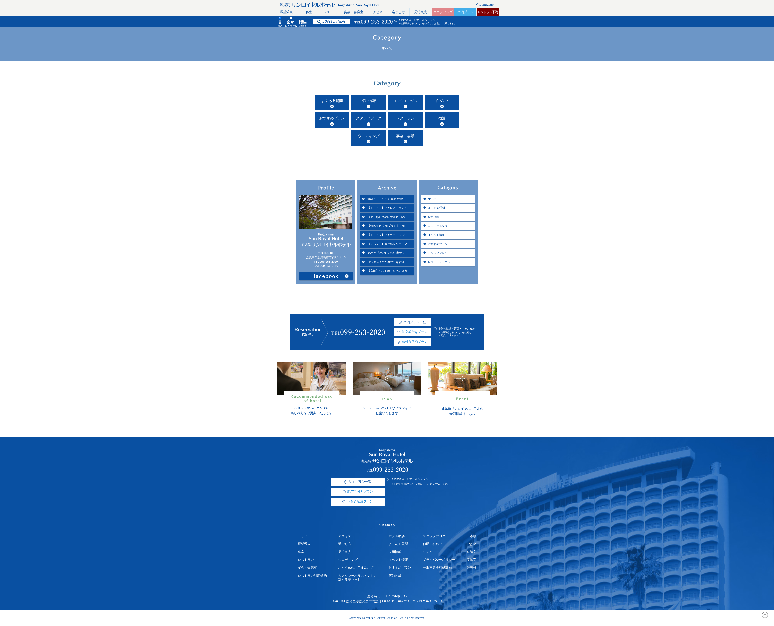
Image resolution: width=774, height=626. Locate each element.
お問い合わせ (432, 544)
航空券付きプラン (415, 332)
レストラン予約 (488, 12)
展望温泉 (286, 12)
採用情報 (368, 101)
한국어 (471, 567)
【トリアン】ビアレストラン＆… (388, 207)
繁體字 (471, 552)
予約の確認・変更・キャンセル (416, 20)
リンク (428, 552)
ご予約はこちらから (333, 21)
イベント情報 (436, 235)
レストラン (331, 12)
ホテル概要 (397, 536)
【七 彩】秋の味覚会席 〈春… (387, 217)
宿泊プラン (465, 12)
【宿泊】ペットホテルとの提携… (388, 270)
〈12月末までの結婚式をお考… (387, 262)
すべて (432, 199)
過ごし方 (398, 12)
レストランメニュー (440, 262)
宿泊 (442, 118)
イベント (442, 101)
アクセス (375, 12)
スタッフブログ (368, 118)
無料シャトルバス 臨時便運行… (387, 199)
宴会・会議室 (353, 12)
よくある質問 (332, 101)
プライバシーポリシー (439, 559)
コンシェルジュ (405, 101)
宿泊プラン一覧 (414, 322)
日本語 (471, 536)
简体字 (471, 559)
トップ (302, 536)
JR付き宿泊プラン (415, 341)
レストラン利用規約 (312, 575)
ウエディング (443, 12)
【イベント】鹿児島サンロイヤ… (388, 244)
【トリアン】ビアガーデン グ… (387, 235)
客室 (309, 12)
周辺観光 (420, 12)
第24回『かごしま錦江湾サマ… (387, 252)
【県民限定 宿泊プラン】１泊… (387, 225)
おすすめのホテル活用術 (356, 567)
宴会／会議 (405, 136)
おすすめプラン (332, 118)
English (471, 544)
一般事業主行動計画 (437, 567)
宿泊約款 (395, 575)
